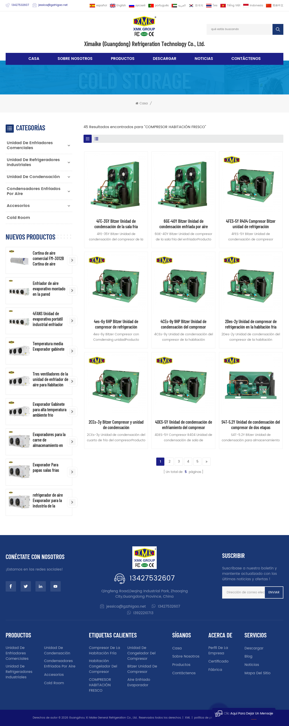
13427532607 (20, 5)
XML (187, 718)
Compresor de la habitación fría (104, 650)
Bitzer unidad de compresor (142, 669)
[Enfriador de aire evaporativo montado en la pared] (19, 290)
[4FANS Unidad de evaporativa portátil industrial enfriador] (19, 321)
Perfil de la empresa (218, 650)
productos (181, 664)
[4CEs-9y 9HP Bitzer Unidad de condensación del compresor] (183, 284)
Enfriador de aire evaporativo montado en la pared (49, 288)
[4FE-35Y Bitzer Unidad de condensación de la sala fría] (116, 183)
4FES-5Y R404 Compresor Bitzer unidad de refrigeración (250, 223)
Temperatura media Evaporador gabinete (48, 346)
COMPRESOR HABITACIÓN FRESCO (100, 685)
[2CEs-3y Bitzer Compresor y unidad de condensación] (116, 384)
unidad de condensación (33, 177)
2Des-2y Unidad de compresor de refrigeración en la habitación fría (251, 324)
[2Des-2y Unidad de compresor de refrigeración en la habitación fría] (251, 284)
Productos (123, 59)
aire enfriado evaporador (138, 682)
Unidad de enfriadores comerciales (30, 145)
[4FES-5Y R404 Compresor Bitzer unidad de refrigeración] (251, 183)
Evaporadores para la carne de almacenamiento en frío (49, 440)
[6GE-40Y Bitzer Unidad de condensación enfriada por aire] (183, 183)
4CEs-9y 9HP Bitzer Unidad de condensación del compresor (183, 324)
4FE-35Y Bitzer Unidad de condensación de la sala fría (116, 223)
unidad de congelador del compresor (141, 653)
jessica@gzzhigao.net (53, 5)
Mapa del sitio (257, 673)
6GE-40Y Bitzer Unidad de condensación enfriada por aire (183, 223)
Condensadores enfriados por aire (34, 191)
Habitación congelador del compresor (103, 666)
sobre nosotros (75, 59)
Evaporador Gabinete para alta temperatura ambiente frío (49, 409)
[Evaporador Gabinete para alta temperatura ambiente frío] (19, 411)
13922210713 (143, 613)
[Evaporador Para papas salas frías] (19, 472)
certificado (218, 661)
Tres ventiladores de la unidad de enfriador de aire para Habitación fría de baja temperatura (50, 379)
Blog (248, 656)
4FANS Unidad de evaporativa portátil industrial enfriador (48, 319)
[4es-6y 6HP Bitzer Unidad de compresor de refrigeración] (116, 284)
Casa (33, 59)
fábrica (215, 669)
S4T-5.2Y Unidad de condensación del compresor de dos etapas (250, 424)
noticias (204, 59)
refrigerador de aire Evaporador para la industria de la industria (48, 500)
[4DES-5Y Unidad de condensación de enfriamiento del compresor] (183, 384)
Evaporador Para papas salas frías (46, 467)
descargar (164, 59)
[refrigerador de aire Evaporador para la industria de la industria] (19, 502)
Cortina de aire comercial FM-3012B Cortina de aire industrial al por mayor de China (50, 258)
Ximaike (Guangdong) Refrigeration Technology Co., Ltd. (144, 43)
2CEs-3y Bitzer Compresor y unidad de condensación (116, 424)
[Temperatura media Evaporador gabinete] (19, 351)
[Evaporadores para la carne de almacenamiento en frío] (19, 441)
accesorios (18, 205)
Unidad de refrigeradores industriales (33, 162)
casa (177, 648)
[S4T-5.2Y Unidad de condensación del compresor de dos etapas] (251, 384)
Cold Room (18, 217)
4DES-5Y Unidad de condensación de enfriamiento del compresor (183, 424)
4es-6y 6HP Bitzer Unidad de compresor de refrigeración (116, 324)
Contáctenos (246, 59)
